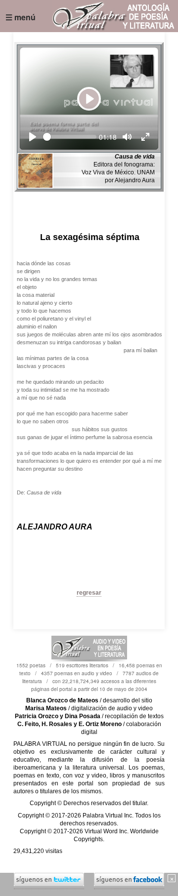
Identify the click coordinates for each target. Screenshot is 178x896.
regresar (89, 592)
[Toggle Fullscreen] (145, 137)
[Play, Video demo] (33, 137)
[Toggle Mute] (127, 137)
